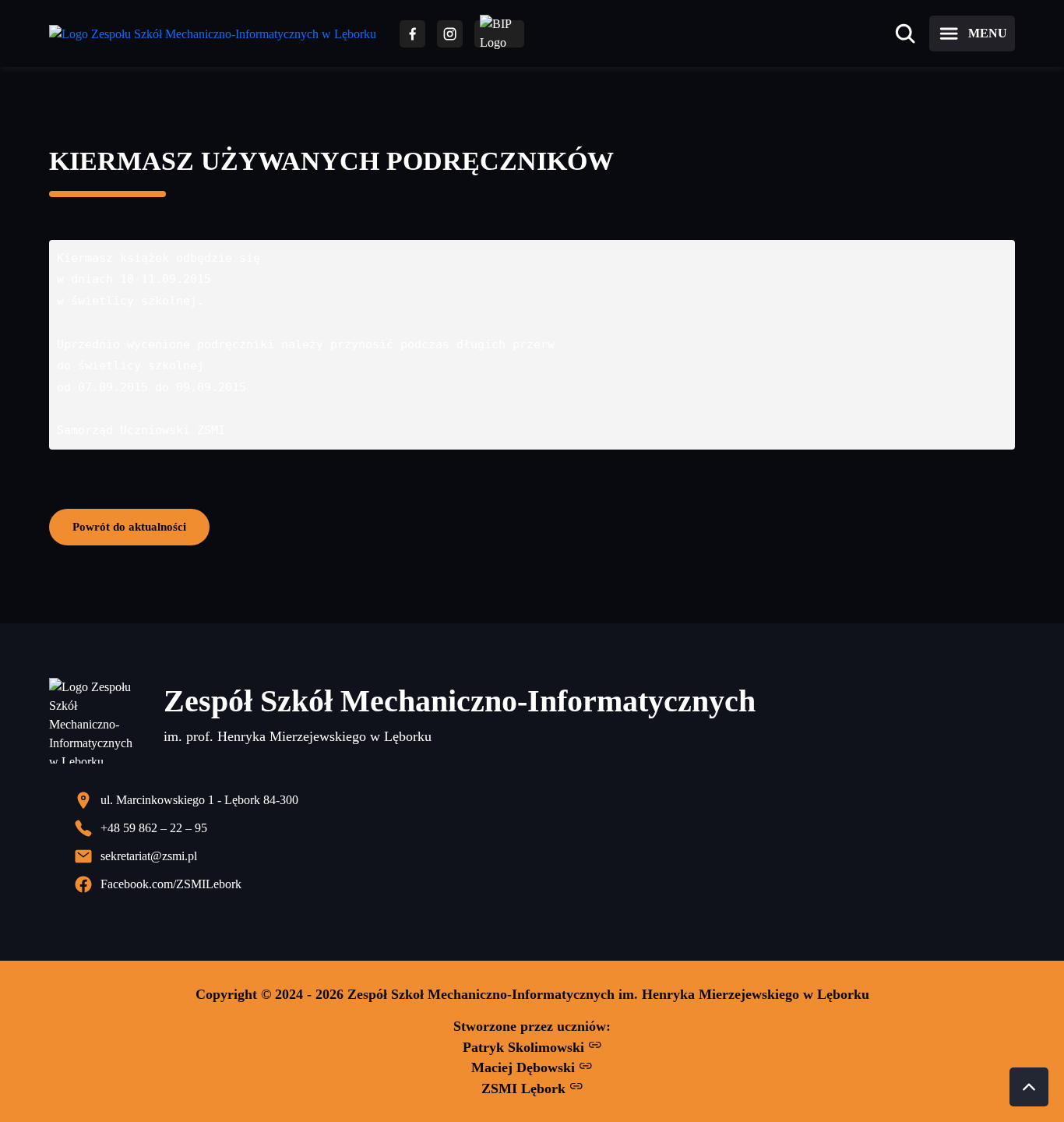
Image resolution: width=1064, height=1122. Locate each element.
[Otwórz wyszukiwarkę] (905, 33)
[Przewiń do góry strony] (1028, 1086)
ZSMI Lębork (525, 1088)
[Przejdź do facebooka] (412, 34)
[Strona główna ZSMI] (212, 34)
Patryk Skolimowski (525, 1047)
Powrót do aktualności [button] (129, 526)
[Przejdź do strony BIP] (499, 34)
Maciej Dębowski (525, 1067)
